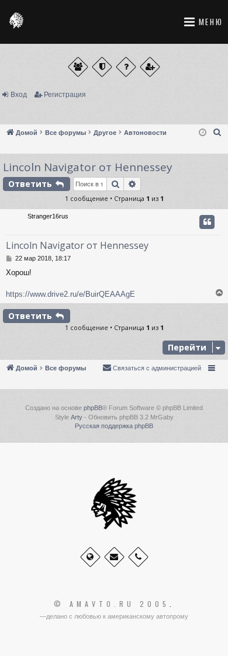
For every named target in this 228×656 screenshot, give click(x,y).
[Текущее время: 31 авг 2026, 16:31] (202, 133)
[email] (114, 557)
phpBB (93, 407)
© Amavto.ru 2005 (112, 604)
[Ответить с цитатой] (207, 222)
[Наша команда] (102, 67)
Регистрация (65, 95)
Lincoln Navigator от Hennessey (87, 167)
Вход (19, 95)
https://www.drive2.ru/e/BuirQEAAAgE (70, 294)
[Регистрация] (150, 67)
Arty (76, 417)
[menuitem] (217, 132)
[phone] (138, 557)
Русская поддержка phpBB (114, 425)
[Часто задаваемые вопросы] (126, 67)
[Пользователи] (78, 67)
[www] (90, 557)
